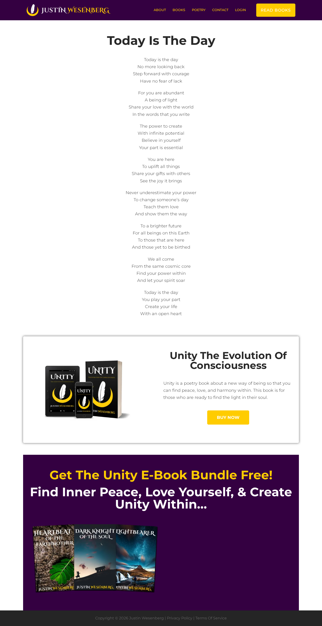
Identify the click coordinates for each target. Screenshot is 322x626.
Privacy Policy (179, 618)
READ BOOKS (276, 10)
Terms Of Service (211, 618)
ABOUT (160, 10)
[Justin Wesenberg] (69, 10)
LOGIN (240, 10)
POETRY (199, 10)
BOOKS (179, 10)
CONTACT (220, 10)
